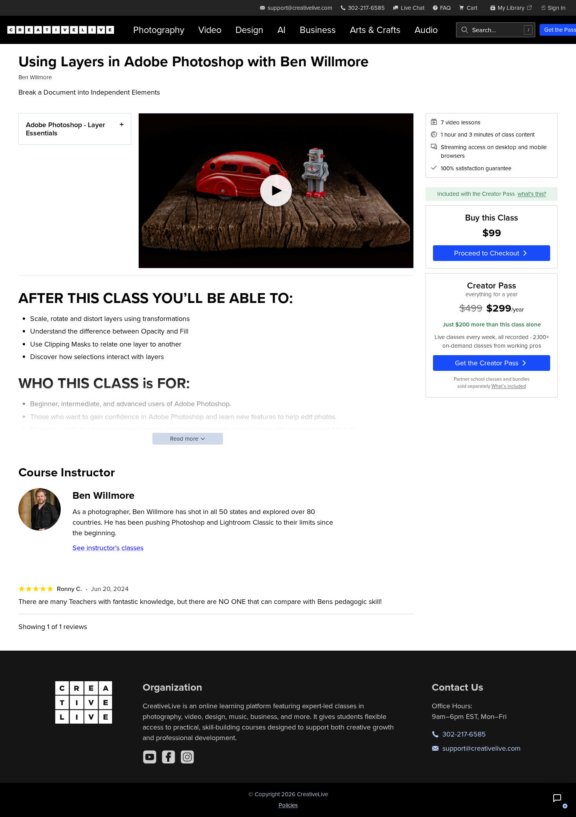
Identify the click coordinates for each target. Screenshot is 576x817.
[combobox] (495, 30)
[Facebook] (168, 757)
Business (318, 29)
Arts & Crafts (375, 29)
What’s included (508, 386)
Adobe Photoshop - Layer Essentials (65, 129)
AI (281, 29)
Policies (288, 805)
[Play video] (276, 190)
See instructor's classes (107, 548)
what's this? (532, 194)
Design (249, 29)
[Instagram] (187, 757)
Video (209, 29)
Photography (158, 29)
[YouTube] (150, 757)
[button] (557, 798)
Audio (426, 29)
